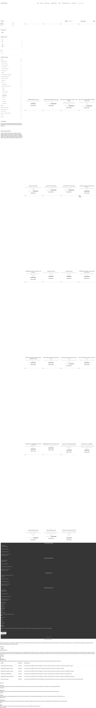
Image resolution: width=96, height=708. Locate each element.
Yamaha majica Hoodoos (33, 185)
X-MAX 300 (4, 103)
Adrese (2, 610)
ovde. (22, 137)
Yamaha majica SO (69, 271)
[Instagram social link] (94, 1)
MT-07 (75, 445)
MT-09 (61, 446)
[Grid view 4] (76, 21)
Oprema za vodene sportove (6, 113)
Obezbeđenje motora (5, 76)
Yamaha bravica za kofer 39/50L (86, 443)
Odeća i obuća (3, 111)
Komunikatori (4, 70)
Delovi (2, 59)
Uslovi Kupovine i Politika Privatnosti (7, 614)
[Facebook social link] (93, 1)
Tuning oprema (4, 84)
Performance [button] (2, 687)
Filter (2, 32)
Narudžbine (3, 608)
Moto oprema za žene (4, 109)
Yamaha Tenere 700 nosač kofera (69, 185)
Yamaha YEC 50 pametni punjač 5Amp (69, 443)
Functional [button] (2, 682)
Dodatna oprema (4, 61)
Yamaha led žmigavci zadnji (51, 530)
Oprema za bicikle (5, 78)
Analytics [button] (1, 692)
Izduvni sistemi (4, 66)
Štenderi (3, 82)
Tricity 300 (4, 101)
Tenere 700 (4, 95)
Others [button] (1, 702)
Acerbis (87, 189)
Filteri (94, 21)
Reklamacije (3, 612)
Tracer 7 (3, 97)
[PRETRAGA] (91, 3)
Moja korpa (3, 606)
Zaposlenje (3, 623)
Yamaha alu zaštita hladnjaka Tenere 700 (51, 99)
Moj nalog (2, 604)
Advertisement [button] (2, 697)
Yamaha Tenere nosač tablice (51, 185)
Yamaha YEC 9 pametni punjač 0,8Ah (69, 530)
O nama (2, 621)
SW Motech (69, 362)
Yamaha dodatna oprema (6, 86)
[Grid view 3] (74, 21)
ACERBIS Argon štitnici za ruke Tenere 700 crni (51, 443)
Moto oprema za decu (4, 107)
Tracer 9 (3, 99)
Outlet (87, 103)
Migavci (3, 72)
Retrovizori (3, 80)
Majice (31, 187)
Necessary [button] (2, 656)
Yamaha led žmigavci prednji (33, 530)
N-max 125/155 (5, 91)
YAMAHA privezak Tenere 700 (33, 99)
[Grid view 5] (78, 21)
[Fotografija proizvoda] (68, 61)
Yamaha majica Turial (51, 271)
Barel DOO (3, 617)
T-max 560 (4, 93)
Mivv (69, 104)
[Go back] (38, 9)
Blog (1, 619)
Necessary (2, 658)
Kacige (2, 105)
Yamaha (33, 102)
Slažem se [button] (2, 646)
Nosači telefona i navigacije (6, 74)
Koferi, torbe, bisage (5, 68)
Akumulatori (63, 445)
